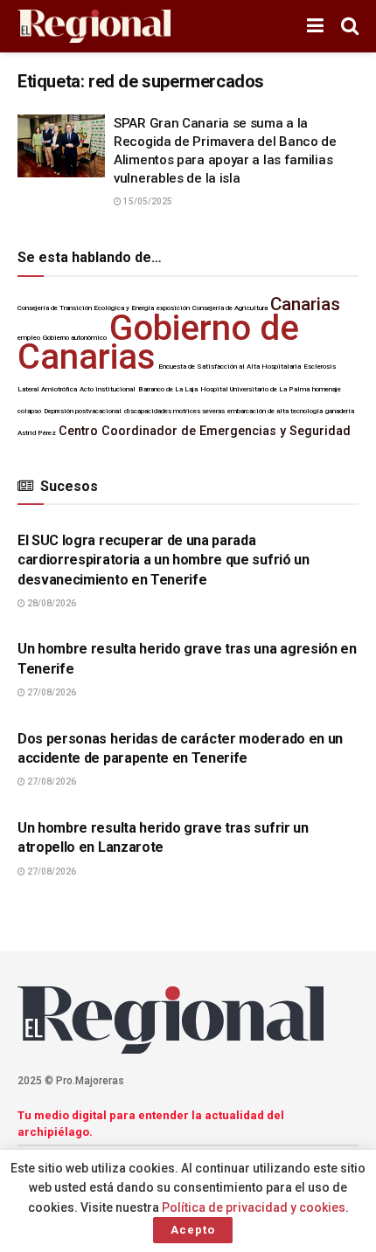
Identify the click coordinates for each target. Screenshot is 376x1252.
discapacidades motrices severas (174, 411)
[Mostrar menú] (315, 26)
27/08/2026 (50, 692)
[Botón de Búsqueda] (350, 26)
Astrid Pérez (36, 433)
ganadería (339, 411)
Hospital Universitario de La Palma (255, 389)
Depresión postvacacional (83, 411)
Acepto (193, 1229)
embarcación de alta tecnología (275, 411)
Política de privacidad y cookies (253, 1207)
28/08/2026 (50, 603)
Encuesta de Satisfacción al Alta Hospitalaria (229, 366)
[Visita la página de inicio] (94, 27)
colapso (29, 411)
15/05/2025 (147, 201)
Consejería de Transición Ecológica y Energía (85, 308)
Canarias (305, 304)
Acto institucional (108, 389)
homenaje (326, 389)
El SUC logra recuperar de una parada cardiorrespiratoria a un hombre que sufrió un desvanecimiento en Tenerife (163, 560)
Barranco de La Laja (168, 389)
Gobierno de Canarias (158, 342)
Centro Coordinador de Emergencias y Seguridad (205, 431)
